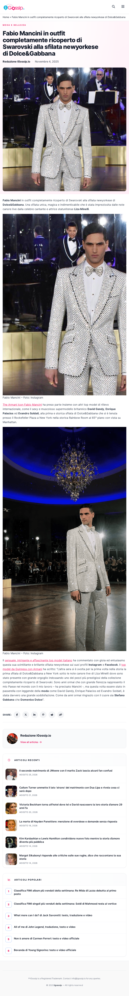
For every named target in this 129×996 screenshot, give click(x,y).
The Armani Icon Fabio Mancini (22, 404)
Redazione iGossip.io (16, 61)
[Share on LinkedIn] (34, 714)
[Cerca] (113, 6)
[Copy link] (60, 714)
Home (6, 17)
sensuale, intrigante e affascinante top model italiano (38, 660)
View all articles (29, 742)
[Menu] (122, 6)
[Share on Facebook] (17, 714)
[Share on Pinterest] (43, 714)
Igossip (58, 985)
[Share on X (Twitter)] (25, 714)
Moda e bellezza (14, 25)
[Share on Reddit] (52, 714)
